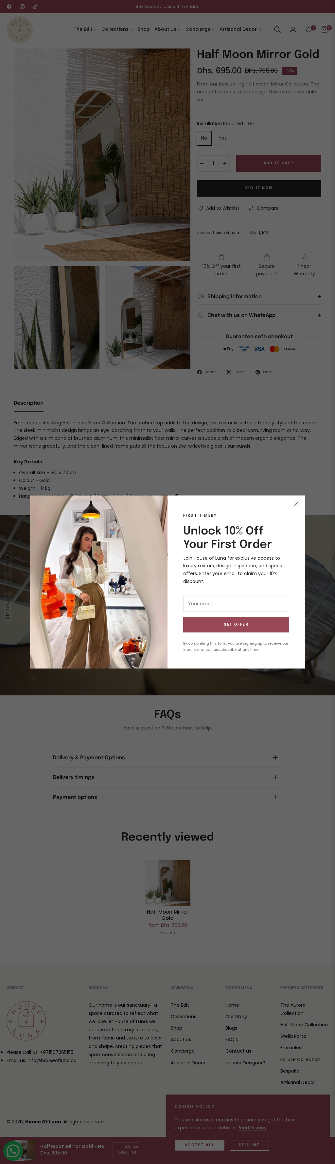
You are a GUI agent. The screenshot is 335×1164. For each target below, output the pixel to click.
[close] (296, 504)
